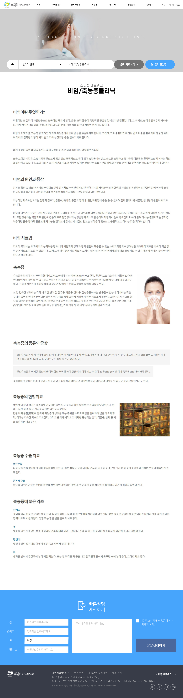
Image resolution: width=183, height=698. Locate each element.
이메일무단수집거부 (97, 673)
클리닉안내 (75, 5)
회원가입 (171, 5)
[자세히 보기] (148, 624)
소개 (38, 5)
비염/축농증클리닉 (79, 64)
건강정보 (149, 5)
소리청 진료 (56, 5)
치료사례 (112, 5)
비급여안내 (117, 673)
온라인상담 (161, 64)
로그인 (163, 5)
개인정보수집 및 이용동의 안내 (156, 620)
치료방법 (93, 5)
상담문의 (131, 5)
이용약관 (78, 673)
